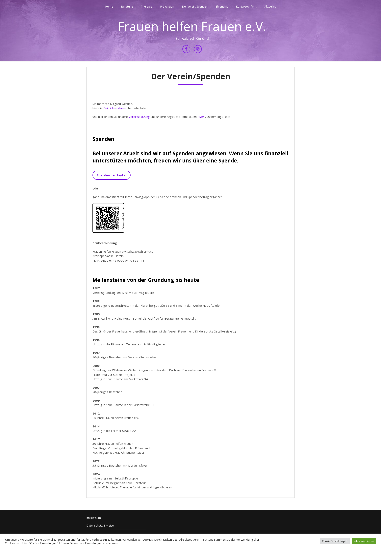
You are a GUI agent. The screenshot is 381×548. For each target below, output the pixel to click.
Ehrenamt (222, 6)
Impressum (93, 518)
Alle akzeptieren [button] (364, 541)
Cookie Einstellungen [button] (334, 541)
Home (109, 6)
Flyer (200, 117)
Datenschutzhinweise (100, 525)
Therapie (146, 6)
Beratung (127, 6)
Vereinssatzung (139, 117)
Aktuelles (270, 6)
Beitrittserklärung (115, 108)
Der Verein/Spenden (195, 6)
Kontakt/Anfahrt (246, 6)
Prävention (167, 6)
